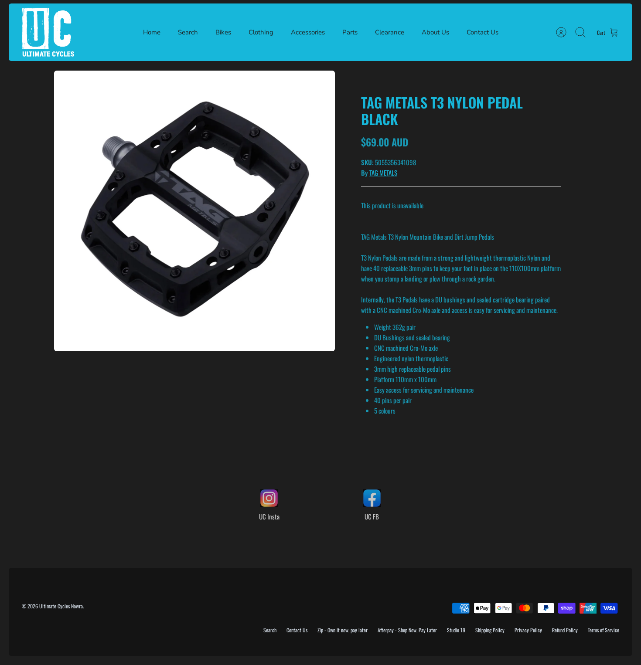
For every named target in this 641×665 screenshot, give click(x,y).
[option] (194, 211)
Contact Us (482, 32)
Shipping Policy (490, 630)
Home (151, 32)
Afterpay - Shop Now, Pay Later (407, 630)
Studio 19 (456, 630)
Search (188, 32)
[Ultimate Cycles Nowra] (48, 32)
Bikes (223, 32)
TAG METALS (383, 172)
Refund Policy (565, 630)
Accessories (308, 32)
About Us (435, 32)
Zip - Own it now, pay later (342, 630)
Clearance (389, 32)
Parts (350, 32)
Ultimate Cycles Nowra (61, 606)
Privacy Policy (528, 630)
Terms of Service (603, 630)
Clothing (261, 32)
